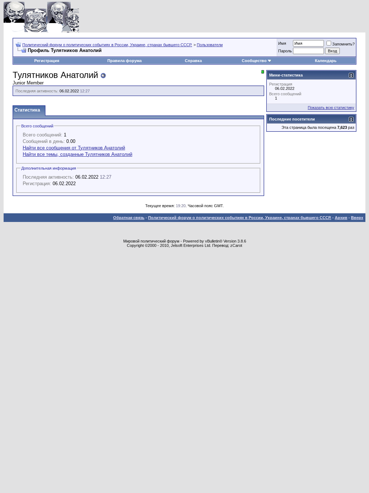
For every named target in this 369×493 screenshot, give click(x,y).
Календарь (326, 60)
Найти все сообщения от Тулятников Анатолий (74, 147)
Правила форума (124, 60)
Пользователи (210, 45)
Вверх (357, 217)
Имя (282, 43)
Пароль (285, 51)
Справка (193, 60)
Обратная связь (129, 217)
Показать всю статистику (331, 107)
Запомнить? (343, 44)
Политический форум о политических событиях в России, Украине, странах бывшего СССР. (107, 45)
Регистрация (46, 60)
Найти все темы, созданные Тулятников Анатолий (77, 154)
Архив (341, 217)
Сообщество (254, 60)
